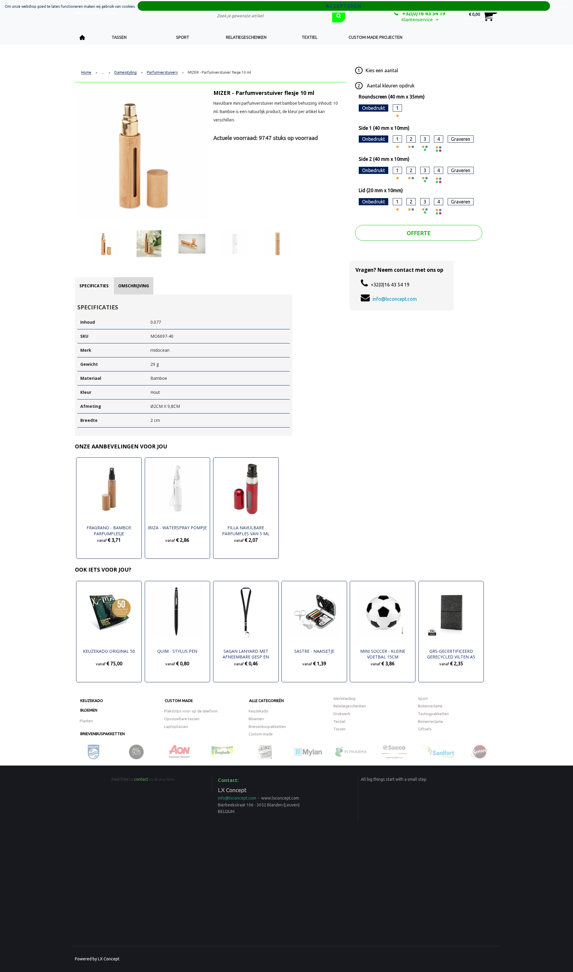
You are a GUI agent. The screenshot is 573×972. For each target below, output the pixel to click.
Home (82, 37)
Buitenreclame (430, 706)
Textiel (310, 37)
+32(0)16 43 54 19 (423, 13)
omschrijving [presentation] (133, 285)
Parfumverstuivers (162, 72)
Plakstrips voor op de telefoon (191, 711)
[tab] (94, 285)
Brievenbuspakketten (102, 734)
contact (141, 779)
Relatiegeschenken (246, 37)
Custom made (179, 700)
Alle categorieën (266, 700)
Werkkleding (344, 698)
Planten (86, 721)
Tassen (119, 37)
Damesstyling (125, 72)
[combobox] (270, 15)
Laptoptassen (176, 726)
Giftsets (425, 729)
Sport (182, 37)
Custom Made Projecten (375, 37)
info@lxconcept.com (394, 299)
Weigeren (560, 6)
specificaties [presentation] (94, 285)
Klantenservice (417, 19)
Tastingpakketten (433, 714)
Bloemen (88, 710)
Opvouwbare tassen (181, 719)
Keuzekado (91, 700)
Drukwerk (341, 714)
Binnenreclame (430, 721)
